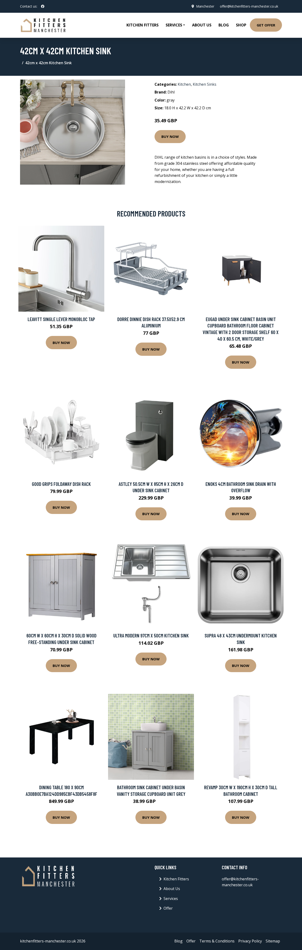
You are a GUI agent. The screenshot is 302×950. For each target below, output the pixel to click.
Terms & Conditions (217, 941)
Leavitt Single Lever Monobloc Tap (61, 319)
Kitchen (184, 84)
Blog (223, 25)
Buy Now (170, 136)
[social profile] (42, 6)
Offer (168, 908)
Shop (241, 25)
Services (171, 898)
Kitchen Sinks (204, 84)
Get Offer (266, 25)
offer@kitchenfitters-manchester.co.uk (249, 6)
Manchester (205, 6)
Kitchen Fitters (142, 25)
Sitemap (273, 941)
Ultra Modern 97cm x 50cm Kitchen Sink (151, 635)
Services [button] (174, 25)
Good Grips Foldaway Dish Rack (61, 484)
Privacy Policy (250, 941)
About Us (201, 25)
